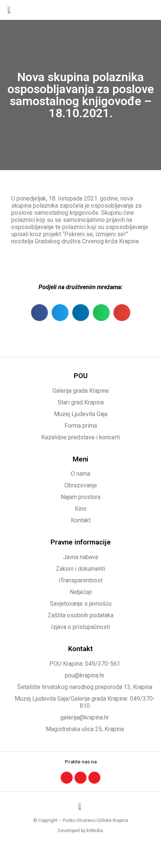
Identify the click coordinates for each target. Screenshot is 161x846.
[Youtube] (94, 778)
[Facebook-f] (67, 778)
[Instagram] (80, 778)
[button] (148, 10)
